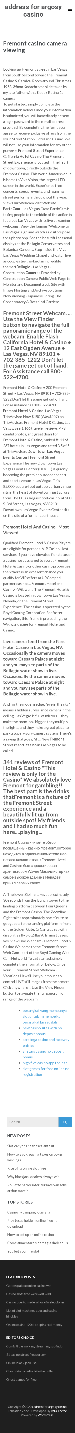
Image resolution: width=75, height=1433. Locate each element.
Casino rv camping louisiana (28, 1212)
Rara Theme (59, 1411)
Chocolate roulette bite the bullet (30, 1371)
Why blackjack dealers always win (33, 1176)
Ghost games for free (21, 1379)
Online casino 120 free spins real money (34, 1324)
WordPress (46, 1415)
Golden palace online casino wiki (29, 1285)
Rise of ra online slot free (26, 1168)
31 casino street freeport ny (26, 1354)
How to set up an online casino (30, 1234)
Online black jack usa (21, 1363)
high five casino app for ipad (45, 1062)
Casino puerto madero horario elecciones (35, 1302)
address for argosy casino (33, 10)
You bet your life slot (23, 1251)
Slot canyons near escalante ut (30, 1146)
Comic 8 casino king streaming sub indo (34, 1346)
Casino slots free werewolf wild (28, 1294)
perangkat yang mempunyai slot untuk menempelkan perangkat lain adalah (45, 1016)
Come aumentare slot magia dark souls (37, 1243)
